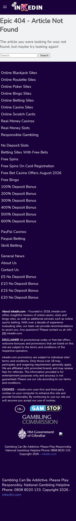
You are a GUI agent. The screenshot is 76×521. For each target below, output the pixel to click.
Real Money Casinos (17, 121)
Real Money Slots (15, 127)
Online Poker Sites (16, 86)
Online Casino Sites (17, 107)
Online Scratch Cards (18, 114)
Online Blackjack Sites (19, 72)
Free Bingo (10, 179)
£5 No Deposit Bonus (18, 276)
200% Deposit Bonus (18, 193)
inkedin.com (49, 454)
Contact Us (10, 269)
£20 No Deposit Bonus (20, 297)
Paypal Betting (13, 238)
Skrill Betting (11, 245)
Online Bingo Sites (16, 93)
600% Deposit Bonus (18, 221)
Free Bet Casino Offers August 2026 (31, 172)
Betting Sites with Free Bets (24, 152)
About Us (9, 262)
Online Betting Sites (17, 100)
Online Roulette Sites (18, 79)
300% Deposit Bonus (18, 200)
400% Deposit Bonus (18, 207)
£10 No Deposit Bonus (20, 283)
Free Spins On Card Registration (27, 166)
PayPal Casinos (13, 231)
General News (13, 256)
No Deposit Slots (15, 145)
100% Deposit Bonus (18, 186)
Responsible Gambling (20, 134)
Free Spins (9, 159)
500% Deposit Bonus (18, 214)
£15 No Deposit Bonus (20, 290)
